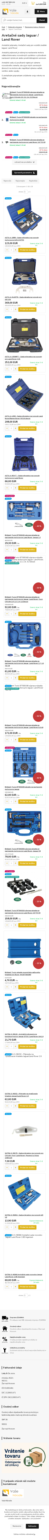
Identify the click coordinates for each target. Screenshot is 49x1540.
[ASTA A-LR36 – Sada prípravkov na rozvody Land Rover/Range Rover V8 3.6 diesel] (24, 395)
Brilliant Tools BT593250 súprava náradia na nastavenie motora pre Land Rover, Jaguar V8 (23, 850)
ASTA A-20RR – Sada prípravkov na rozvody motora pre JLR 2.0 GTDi (22, 239)
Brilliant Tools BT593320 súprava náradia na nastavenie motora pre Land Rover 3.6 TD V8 (27, 141)
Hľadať (42, 20)
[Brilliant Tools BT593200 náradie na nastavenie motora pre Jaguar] (24, 765)
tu (34, 1534)
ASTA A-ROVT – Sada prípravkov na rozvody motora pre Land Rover (22, 477)
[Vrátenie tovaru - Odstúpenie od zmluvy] (24, 1458)
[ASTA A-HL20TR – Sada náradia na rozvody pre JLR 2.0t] (24, 276)
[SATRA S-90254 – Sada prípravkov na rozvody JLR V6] (24, 1194)
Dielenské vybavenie (15, 27)
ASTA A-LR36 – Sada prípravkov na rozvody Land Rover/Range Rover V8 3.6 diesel (24, 417)
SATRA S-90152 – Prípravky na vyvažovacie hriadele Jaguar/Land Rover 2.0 (21, 1095)
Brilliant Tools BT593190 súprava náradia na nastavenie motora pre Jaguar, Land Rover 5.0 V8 (24, 726)
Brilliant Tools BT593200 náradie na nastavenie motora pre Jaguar (28, 118)
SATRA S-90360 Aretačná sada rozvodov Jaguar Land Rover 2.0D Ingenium (23, 1275)
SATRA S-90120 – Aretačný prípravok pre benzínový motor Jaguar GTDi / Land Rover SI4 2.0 (24, 1035)
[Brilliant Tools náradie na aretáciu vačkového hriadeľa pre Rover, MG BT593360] (24, 951)
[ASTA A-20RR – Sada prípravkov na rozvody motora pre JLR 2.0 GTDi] (24, 216)
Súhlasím (32, 1526)
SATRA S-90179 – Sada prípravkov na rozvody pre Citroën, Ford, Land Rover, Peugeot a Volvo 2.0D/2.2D (24, 1155)
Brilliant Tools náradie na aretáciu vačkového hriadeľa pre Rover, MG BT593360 (22, 973)
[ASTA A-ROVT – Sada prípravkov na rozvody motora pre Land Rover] (24, 454)
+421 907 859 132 (8, 2)
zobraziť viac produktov (23, 162)
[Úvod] (11, 11)
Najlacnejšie (20, 181)
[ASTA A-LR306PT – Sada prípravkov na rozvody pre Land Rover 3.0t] (24, 335)
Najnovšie (7, 181)
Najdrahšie (33, 181)
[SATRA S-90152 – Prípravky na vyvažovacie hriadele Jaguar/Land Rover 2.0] (24, 1072)
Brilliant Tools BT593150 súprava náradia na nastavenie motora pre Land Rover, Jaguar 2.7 (23, 536)
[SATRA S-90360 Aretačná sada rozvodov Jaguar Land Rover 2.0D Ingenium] (24, 1253)
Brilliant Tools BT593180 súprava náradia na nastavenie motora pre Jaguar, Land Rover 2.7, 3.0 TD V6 (24, 663)
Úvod (3, 27)
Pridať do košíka (27, 250)
